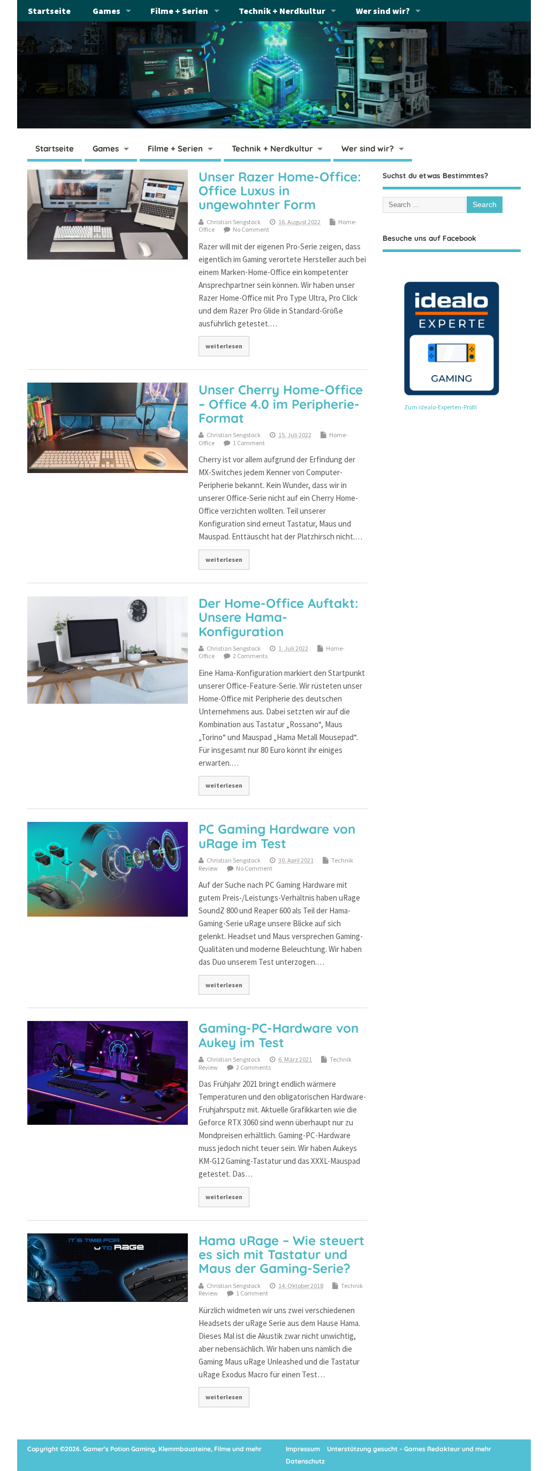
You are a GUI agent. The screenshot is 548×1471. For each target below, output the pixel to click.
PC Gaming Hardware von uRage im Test (277, 836)
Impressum (303, 1449)
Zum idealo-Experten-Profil (440, 407)
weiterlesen (224, 346)
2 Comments (250, 656)
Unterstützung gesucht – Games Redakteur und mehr (409, 1449)
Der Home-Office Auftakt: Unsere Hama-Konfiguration (279, 617)
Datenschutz (305, 1461)
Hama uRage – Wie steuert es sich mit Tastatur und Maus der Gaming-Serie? (281, 1254)
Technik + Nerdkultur (282, 10)
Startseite (49, 10)
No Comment (251, 229)
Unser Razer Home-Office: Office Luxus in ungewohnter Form (280, 191)
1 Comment (249, 443)
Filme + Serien (179, 10)
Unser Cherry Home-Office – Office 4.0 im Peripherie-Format (281, 404)
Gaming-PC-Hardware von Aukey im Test (279, 1035)
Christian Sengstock (234, 222)
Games (106, 10)
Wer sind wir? (383, 10)
